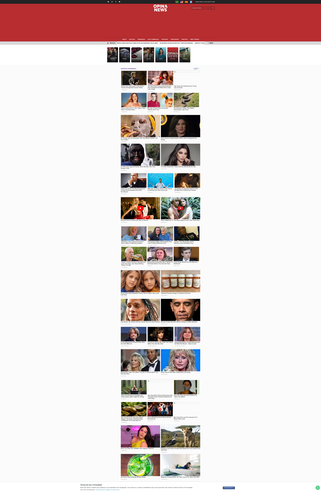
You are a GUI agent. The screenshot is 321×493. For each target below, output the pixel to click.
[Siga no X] (115, 2)
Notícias (165, 39)
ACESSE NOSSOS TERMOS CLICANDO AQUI (108, 489)
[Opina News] (160, 8)
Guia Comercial (154, 39)
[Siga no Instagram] (112, 2)
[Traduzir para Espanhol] (186, 2)
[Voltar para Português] (177, 2)
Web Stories (194, 39)
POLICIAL (133, 39)
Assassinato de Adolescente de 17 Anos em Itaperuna (162, 43)
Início (125, 39)
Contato (185, 39)
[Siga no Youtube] (119, 2)
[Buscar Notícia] (213, 8)
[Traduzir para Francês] (191, 2)
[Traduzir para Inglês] (181, 2)
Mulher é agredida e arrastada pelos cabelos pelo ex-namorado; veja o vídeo (120, 43)
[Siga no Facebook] (108, 2)
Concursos (175, 39)
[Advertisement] (160, 25)
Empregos (142, 39)
